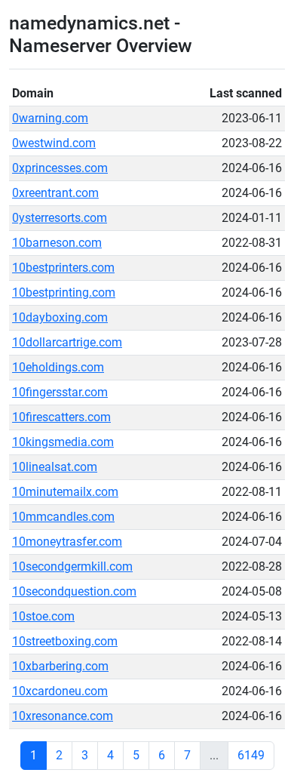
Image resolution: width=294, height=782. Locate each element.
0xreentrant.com (55, 193)
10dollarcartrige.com (67, 342)
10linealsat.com (54, 467)
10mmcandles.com (63, 517)
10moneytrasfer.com (67, 541)
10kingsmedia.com (63, 442)
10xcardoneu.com (60, 691)
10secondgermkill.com (72, 566)
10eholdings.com (58, 367)
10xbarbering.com (60, 666)
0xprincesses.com (60, 168)
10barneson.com (57, 243)
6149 (251, 755)
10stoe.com (43, 616)
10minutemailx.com (65, 492)
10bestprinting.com (63, 292)
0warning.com (50, 118)
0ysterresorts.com (59, 218)
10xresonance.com (62, 716)
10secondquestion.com (74, 591)
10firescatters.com (61, 417)
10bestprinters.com (63, 267)
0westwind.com (54, 143)
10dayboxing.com (60, 317)
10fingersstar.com (60, 392)
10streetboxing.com (65, 641)
